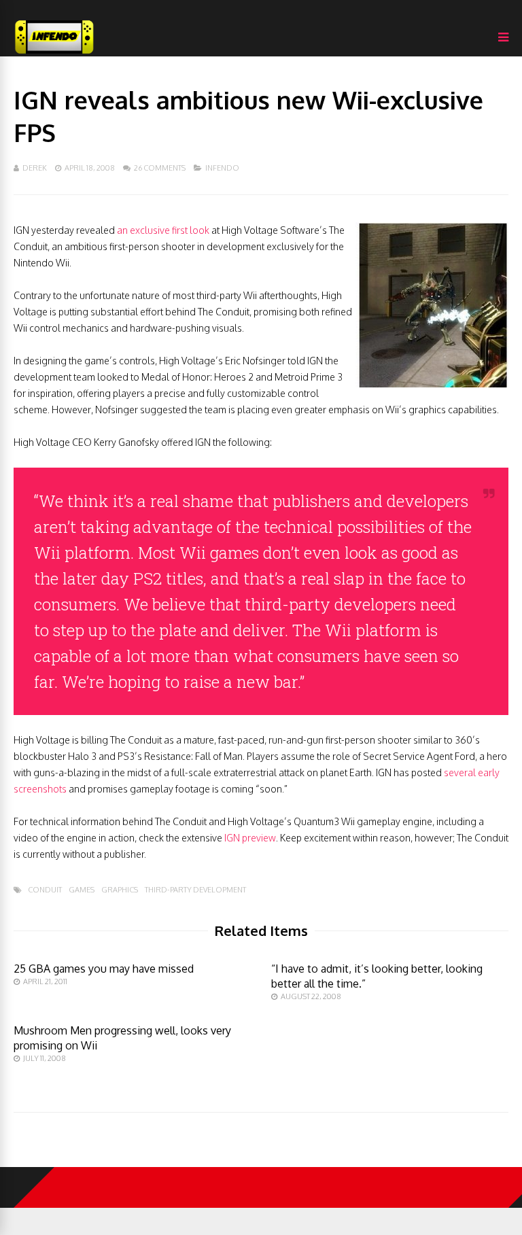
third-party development (195, 890)
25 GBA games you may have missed (104, 968)
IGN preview (250, 837)
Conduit (45, 890)
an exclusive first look (163, 230)
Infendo (222, 168)
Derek (34, 168)
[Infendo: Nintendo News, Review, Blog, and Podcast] (54, 53)
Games (81, 890)
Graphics (119, 890)
